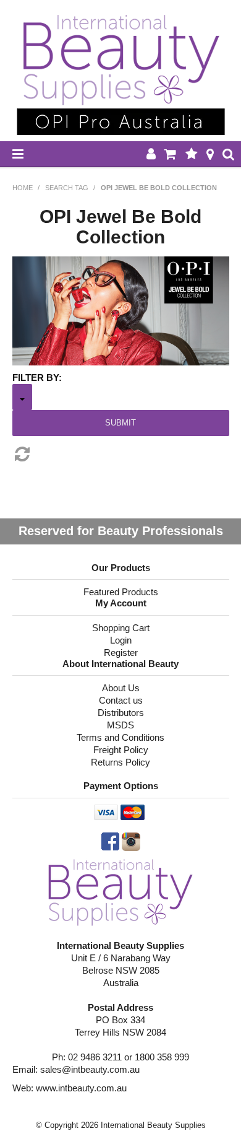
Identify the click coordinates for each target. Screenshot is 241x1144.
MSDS (120, 725)
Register (121, 652)
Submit (120, 422)
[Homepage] (121, 891)
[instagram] (131, 841)
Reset (120, 454)
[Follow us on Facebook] (110, 841)
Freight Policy (120, 749)
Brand (22, 397)
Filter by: (37, 377)
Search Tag (66, 187)
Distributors (121, 712)
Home (22, 187)
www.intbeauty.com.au (81, 1088)
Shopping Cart (121, 627)
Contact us (121, 700)
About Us (121, 688)
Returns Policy (120, 762)
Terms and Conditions (120, 737)
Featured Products (120, 592)
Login (121, 640)
